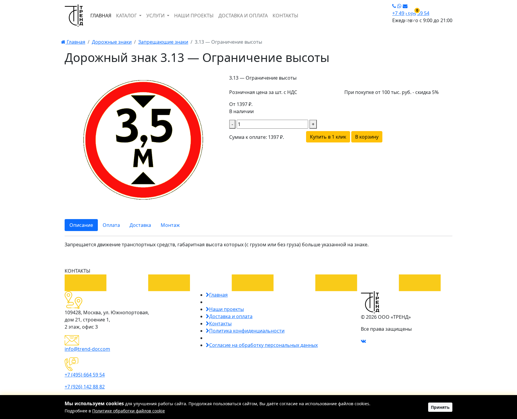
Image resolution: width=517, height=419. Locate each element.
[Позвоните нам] (394, 6)
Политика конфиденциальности (247, 330)
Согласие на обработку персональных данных (263, 345)
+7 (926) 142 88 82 (85, 386)
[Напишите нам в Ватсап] (399, 6)
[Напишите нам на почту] (405, 6)
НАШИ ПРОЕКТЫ (194, 15)
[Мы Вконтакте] (363, 341)
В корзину (366, 136)
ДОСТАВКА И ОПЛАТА (243, 15)
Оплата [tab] (111, 225)
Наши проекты (226, 309)
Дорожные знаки (112, 42)
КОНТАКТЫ (285, 15)
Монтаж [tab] (170, 225)
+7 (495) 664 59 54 (85, 374)
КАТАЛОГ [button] (127, 15)
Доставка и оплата (231, 316)
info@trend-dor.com (87, 349)
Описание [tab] (81, 225)
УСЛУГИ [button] (156, 15)
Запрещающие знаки (163, 42)
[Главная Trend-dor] (74, 15)
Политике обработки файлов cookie (128, 411)
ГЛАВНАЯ (100, 15)
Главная (75, 42)
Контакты (220, 323)
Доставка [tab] (140, 225)
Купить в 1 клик (328, 136)
